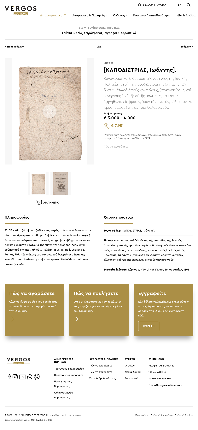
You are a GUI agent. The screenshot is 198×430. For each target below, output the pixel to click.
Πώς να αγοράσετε (101, 365)
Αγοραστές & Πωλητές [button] (88, 16)
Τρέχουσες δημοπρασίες (69, 369)
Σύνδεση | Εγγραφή (154, 5)
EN (180, 5)
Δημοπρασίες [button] (51, 15)
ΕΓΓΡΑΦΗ (148, 325)
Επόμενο (186, 46)
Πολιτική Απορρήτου (162, 415)
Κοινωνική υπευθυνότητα (151, 16)
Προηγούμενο (15, 46)
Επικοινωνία (132, 378)
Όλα (99, 46)
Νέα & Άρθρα (133, 372)
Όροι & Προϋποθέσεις (103, 378)
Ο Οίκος (130, 365)
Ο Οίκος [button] (119, 16)
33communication (14, 419)
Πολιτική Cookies (184, 415)
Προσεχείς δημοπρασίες (68, 375)
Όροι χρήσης (142, 415)
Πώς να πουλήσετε (101, 372)
